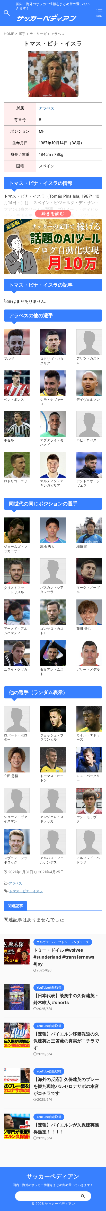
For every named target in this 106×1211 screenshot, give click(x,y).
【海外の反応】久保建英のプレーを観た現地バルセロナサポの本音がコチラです (66, 1086)
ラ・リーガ (38, 34)
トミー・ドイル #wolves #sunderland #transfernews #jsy (63, 957)
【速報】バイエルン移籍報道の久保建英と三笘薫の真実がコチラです (66, 1040)
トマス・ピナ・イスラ (26, 891)
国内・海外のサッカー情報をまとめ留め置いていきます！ (53, 1185)
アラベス (57, 34)
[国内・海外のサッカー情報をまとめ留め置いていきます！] (47, 20)
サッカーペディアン (53, 1176)
